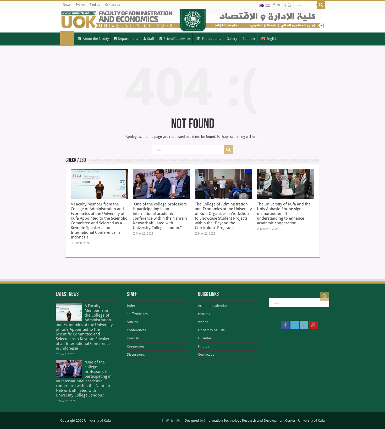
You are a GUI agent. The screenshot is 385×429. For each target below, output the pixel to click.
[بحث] (321, 5)
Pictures (204, 314)
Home (67, 38)
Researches (135, 346)
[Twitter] (279, 5)
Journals (133, 338)
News (66, 5)
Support (249, 39)
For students (211, 39)
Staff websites (137, 314)
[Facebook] (274, 5)
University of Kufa (211, 330)
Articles (132, 322)
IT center (204, 338)
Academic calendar (212, 306)
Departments (128, 39)
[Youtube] (289, 5)
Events (80, 5)
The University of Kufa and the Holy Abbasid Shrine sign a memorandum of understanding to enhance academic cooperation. (284, 213)
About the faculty (96, 39)
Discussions (136, 354)
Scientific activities (177, 39)
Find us (95, 5)
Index (131, 306)
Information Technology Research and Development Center (249, 420)
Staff (150, 39)
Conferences (136, 330)
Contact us (112, 5)
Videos (203, 322)
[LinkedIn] (284, 5)
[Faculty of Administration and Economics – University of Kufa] (192, 20)
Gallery (232, 39)
